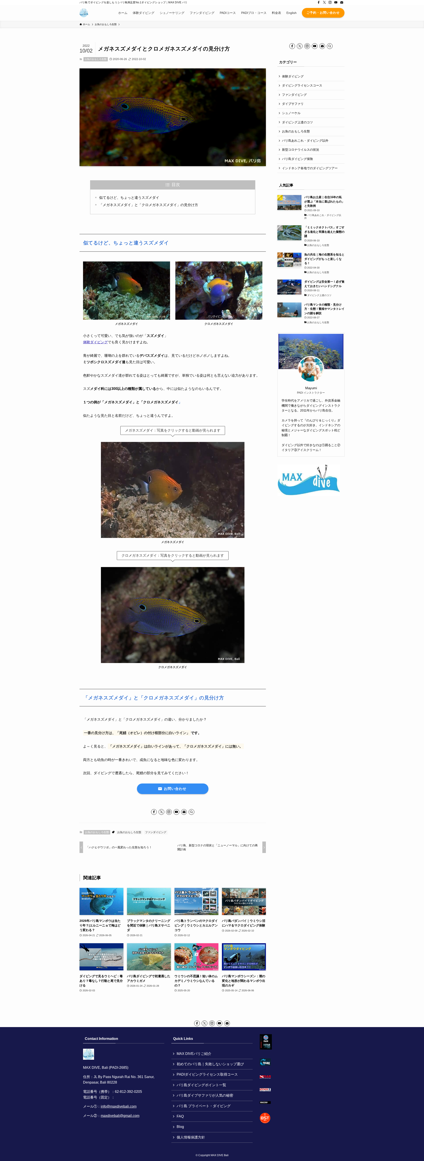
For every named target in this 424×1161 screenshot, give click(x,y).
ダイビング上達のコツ (297, 122)
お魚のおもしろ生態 (95, 59)
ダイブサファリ (293, 103)
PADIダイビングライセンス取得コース (207, 1074)
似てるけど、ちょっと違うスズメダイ (129, 197)
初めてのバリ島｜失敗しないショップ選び (210, 1064)
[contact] (341, 2)
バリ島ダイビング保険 (297, 159)
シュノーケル (291, 113)
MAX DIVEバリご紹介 (194, 1054)
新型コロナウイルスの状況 (300, 149)
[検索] (191, 812)
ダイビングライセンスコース (302, 85)
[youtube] (336, 2)
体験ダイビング (95, 342)
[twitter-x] (324, 2)
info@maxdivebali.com (118, 1106)
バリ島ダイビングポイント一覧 (201, 1085)
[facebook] (319, 2)
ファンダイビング (155, 832)
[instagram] (330, 2)
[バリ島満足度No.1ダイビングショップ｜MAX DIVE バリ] (84, 12)
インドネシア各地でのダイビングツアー (310, 168)
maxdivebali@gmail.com (120, 1116)
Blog (180, 1127)
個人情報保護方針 (191, 1137)
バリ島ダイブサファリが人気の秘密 (205, 1095)
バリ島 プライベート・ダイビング (204, 1106)
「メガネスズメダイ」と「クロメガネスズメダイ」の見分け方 (148, 205)
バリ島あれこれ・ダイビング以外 (305, 140)
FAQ (180, 1116)
